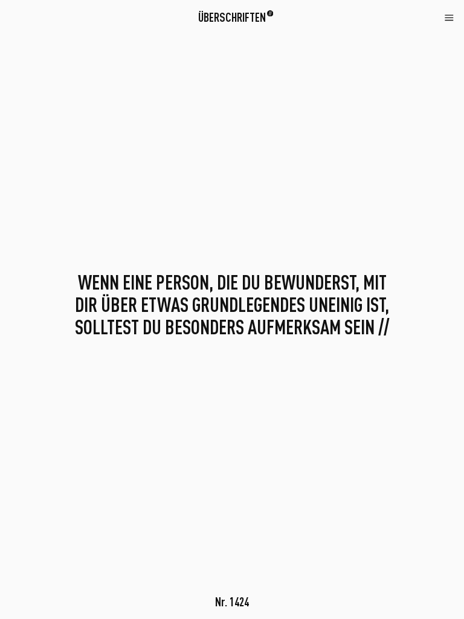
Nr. (232, 601)
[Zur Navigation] (449, 16)
